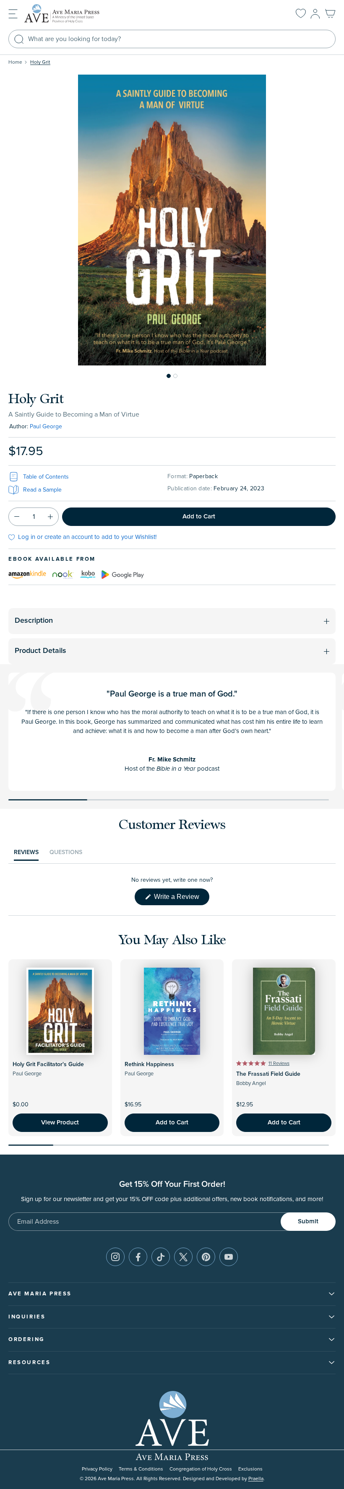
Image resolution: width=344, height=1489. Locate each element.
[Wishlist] (301, 14)
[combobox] (172, 39)
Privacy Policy (97, 1469)
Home (15, 62)
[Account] (315, 14)
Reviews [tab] (26, 854)
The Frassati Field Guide (268, 1074)
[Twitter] (183, 1257)
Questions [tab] (66, 854)
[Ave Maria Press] (74, 13)
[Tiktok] (160, 1257)
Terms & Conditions (141, 1469)
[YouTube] (228, 1257)
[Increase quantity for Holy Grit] (50, 517)
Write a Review (180, 899)
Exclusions (250, 1469)
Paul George (46, 426)
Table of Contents (46, 476)
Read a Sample (42, 489)
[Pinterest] (206, 1257)
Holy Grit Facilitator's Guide (48, 1064)
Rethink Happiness (149, 1064)
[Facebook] (138, 1257)
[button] (13, 13)
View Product (60, 1122)
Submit (308, 1221)
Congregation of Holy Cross (200, 1469)
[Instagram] (115, 1257)
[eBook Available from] (27, 574)
